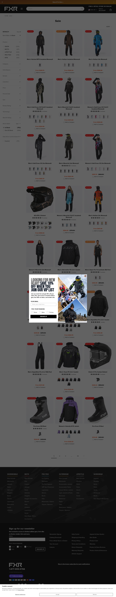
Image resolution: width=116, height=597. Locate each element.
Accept (57, 594)
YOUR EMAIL (34, 301)
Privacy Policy (21, 590)
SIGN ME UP (43, 316)
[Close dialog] (85, 276)
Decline (95, 594)
